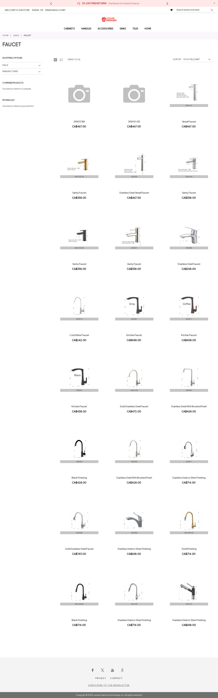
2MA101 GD (134, 121)
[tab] (109, 28)
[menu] (109, 28)
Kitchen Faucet (134, 335)
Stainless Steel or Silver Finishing (189, 477)
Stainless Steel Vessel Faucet (134, 192)
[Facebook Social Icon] (92, 670)
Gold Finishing (189, 548)
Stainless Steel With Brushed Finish (189, 406)
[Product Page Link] (79, 94)
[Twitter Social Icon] (102, 670)
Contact (116, 678)
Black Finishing (79, 477)
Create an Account (55, 10)
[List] (61, 59)
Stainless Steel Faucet (189, 263)
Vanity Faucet (79, 192)
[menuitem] (71, 28)
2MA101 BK (79, 121)
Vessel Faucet (189, 121)
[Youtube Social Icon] (112, 670)
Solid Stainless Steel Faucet (134, 406)
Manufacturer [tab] (10, 71)
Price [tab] (5, 65)
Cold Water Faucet (79, 335)
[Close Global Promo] (214, 3)
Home (5, 35)
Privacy (100, 678)
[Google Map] (122, 670)
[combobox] (195, 10)
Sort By (177, 59)
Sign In (35, 10)
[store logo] (109, 19)
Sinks (16, 35)
